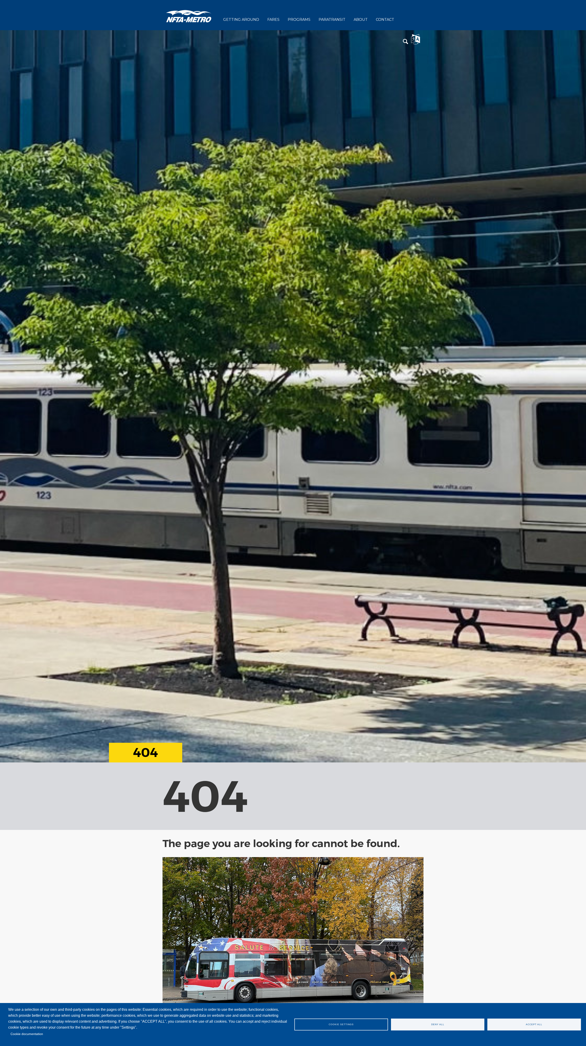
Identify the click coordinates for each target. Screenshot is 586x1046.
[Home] (189, 16)
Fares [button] (273, 19)
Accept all (534, 1024)
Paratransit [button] (332, 19)
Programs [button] (299, 19)
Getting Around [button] (241, 19)
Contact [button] (385, 19)
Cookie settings (341, 1024)
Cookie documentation (27, 1034)
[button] (405, 42)
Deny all (437, 1024)
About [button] (361, 19)
